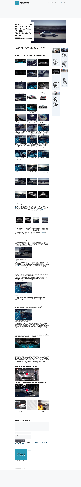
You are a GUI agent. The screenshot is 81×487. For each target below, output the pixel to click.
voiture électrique (29, 363)
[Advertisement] (40, 12)
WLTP (18, 265)
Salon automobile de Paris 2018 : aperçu (21, 417)
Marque (44, 2)
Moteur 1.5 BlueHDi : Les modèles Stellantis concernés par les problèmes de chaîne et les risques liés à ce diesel (56, 101)
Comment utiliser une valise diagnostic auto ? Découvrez (56, 79)
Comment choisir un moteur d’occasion (64, 55)
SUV (55, 2)
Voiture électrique (60, 2)
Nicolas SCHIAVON (17, 37)
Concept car (23, 38)
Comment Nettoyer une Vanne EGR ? (64, 76)
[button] (64, 2)
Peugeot (16, 207)
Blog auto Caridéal (24, 2)
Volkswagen (43, 232)
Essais (52, 2)
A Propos (29, 450)
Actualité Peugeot (18, 38)
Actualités (47, 2)
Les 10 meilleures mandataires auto (56, 57)
